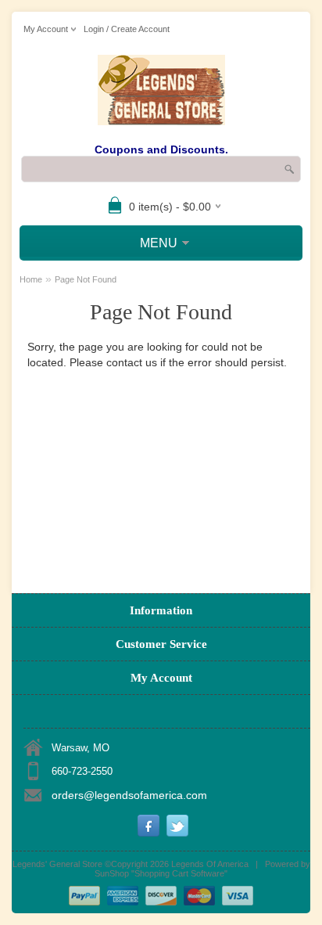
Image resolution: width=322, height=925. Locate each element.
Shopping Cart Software (179, 873)
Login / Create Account (127, 29)
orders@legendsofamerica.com (129, 795)
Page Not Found (85, 279)
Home (31, 279)
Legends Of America (210, 864)
